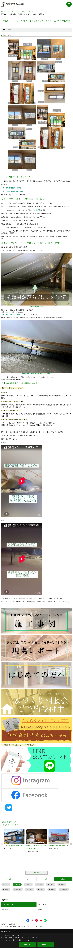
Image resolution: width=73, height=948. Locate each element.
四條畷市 (64, 889)
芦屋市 (62, 884)
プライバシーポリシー (24, 938)
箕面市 (51, 884)
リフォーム (27, 879)
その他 (45, 879)
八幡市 (7, 889)
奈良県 (40, 884)
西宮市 (53, 889)
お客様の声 (41, 909)
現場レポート (41, 904)
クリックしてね (63, 601)
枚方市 (18, 884)
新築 (10, 879)
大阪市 (29, 884)
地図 (41, 927)
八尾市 (41, 889)
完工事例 (5, 909)
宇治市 (30, 889)
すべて (7, 884)
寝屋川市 (18, 889)
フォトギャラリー (8, 904)
